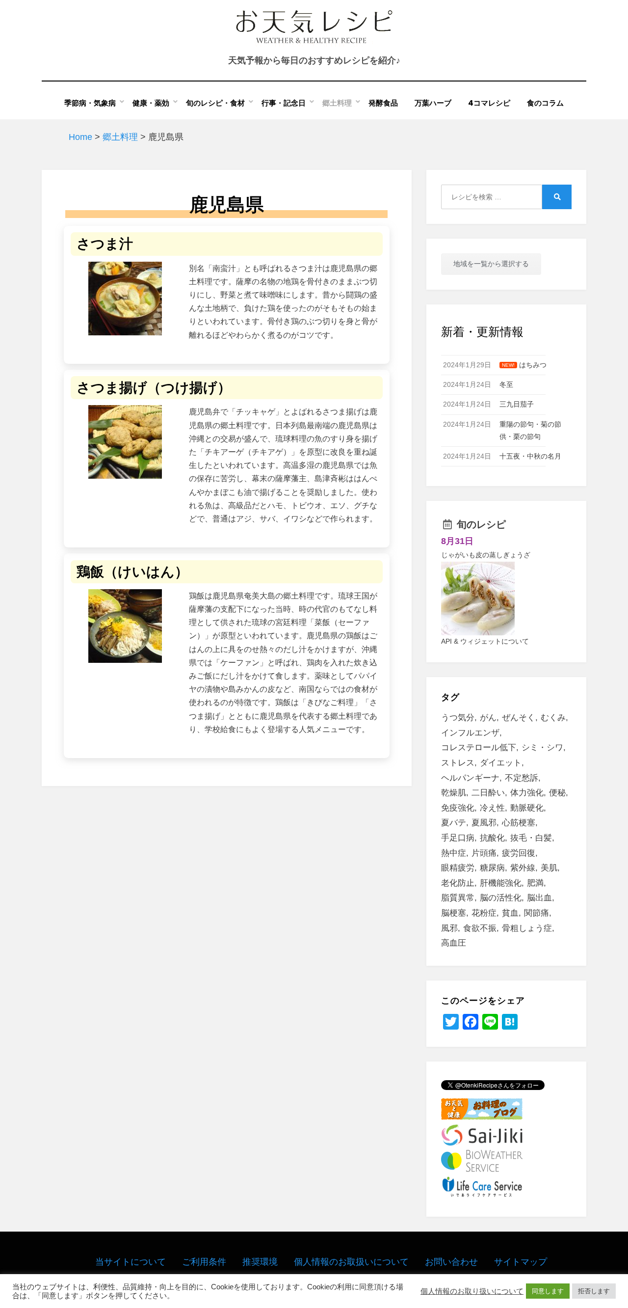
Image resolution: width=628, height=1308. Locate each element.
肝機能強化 (501, 883)
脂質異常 (457, 897)
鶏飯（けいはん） (132, 571)
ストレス (457, 762)
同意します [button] (548, 1291)
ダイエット (501, 762)
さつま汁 (105, 243)
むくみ (553, 717)
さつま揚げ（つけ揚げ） (154, 387)
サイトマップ (520, 1262)
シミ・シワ (542, 747)
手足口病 (457, 838)
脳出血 (539, 897)
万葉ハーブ (433, 103)
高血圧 (453, 943)
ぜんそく (518, 717)
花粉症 (484, 913)
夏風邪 (484, 822)
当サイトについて (130, 1262)
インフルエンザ (470, 732)
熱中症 (453, 853)
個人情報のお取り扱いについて (471, 1291)
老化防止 (457, 883)
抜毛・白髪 (531, 838)
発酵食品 (383, 103)
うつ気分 (457, 717)
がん (488, 717)
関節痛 (536, 913)
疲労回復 (518, 853)
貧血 (510, 913)
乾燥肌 (453, 792)
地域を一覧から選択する (491, 264)
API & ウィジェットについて (485, 641)
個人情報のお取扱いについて (351, 1262)
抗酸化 (492, 838)
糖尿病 (492, 867)
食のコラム (545, 103)
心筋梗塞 (518, 822)
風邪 (449, 928)
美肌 (549, 867)
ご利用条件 (204, 1262)
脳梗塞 (453, 913)
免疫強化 (457, 808)
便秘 (557, 792)
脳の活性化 (501, 897)
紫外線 (522, 867)
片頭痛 (484, 853)
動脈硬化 (527, 808)
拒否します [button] (594, 1291)
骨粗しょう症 (527, 928)
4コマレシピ (489, 103)
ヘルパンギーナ (470, 778)
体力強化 (527, 792)
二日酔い (488, 792)
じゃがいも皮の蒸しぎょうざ (485, 555)
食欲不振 (480, 928)
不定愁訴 (521, 778)
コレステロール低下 (478, 747)
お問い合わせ (451, 1262)
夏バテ (453, 822)
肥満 (535, 883)
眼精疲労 (457, 867)
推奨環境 (260, 1262)
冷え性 (492, 808)
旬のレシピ (481, 524)
